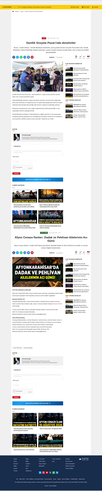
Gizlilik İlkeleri (74, 479)
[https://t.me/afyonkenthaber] (57, 472)
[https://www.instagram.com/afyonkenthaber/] (43, 472)
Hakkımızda (82, 479)
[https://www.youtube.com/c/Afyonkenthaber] (47, 472)
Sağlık (15, 466)
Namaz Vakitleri (69, 468)
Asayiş (15, 459)
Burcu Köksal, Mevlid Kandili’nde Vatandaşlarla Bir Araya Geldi (50, 205)
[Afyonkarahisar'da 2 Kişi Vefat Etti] (24, 440)
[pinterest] (32, 57)
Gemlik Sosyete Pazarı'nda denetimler (34, 11)
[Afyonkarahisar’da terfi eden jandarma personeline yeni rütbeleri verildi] (24, 195)
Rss (17, 479)
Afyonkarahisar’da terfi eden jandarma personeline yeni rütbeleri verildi (24, 206)
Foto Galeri (86, 7)
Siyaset (15, 468)
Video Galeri (75, 7)
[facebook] (13, 57)
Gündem (28, 463)
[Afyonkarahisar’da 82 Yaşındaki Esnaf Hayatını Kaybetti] (24, 419)
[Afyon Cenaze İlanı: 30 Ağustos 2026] (50, 419)
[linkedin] (28, 57)
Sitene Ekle (22, 479)
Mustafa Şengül (26, 135)
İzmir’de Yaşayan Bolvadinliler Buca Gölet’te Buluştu (50, 226)
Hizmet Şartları (48, 479)
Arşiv (53, 461)
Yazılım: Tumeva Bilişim (50, 485)
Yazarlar (96, 7)
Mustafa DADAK (57, 303)
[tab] (17, 146)
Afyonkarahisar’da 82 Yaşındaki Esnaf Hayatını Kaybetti (23, 429)
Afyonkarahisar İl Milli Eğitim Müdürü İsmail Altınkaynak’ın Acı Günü (51, 450)
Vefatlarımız (29, 470)
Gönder (16, 173)
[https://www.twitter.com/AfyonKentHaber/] (40, 472)
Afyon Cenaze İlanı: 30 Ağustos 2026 (51, 428)
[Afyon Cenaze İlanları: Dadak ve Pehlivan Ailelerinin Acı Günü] (37, 272)
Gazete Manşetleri (70, 463)
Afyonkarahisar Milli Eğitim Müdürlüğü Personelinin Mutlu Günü (25, 226)
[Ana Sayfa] (13, 11)
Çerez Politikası (66, 479)
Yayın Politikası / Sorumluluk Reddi (34, 479)
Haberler (17, 11)
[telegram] (24, 57)
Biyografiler (42, 466)
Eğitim (27, 461)
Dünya (15, 461)
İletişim (59, 479)
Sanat (27, 466)
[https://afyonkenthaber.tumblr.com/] (50, 472)
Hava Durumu (69, 461)
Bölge (27, 459)
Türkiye (15, 470)
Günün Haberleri (56, 459)
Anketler (68, 459)
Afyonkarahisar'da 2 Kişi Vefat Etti (24, 449)
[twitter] (17, 57)
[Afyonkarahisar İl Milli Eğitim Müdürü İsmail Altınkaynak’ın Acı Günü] (50, 440)
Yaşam (22, 11)
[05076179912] (53, 472)
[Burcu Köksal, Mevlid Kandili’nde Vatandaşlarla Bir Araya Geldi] (50, 195)
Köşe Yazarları (42, 463)
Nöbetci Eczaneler (70, 466)
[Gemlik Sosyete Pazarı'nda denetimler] (37, 76)
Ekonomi (16, 463)
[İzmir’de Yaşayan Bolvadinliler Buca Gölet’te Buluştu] (50, 217)
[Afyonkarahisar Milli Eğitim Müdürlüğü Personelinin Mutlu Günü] (24, 217)
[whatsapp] (21, 57)
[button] (16, 7)
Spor (27, 468)
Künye (54, 479)
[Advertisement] (51, 25)
